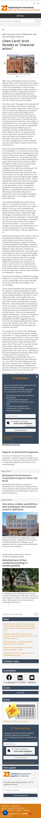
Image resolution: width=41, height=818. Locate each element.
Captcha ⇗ (30, 426)
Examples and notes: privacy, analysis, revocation (18, 437)
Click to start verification (23, 423)
